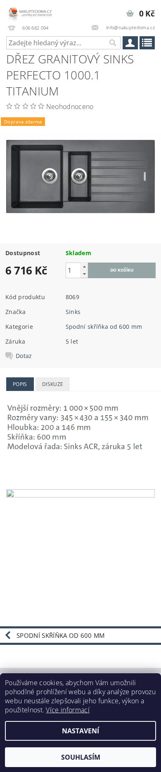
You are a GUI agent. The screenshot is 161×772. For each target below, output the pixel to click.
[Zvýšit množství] (84, 266)
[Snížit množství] (84, 274)
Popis (20, 384)
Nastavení (80, 730)
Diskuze (52, 384)
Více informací (67, 709)
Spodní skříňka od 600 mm (104, 326)
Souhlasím (80, 757)
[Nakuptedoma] (30, 10)
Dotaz (24, 356)
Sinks (73, 312)
